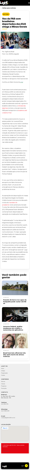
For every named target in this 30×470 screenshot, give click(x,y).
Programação (4, 373)
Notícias (6, 14)
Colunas (3, 383)
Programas (3, 386)
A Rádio (3, 370)
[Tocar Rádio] (26, 465)
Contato (3, 375)
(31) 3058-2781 (4, 404)
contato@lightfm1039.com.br (8, 417)
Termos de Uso (5, 451)
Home (2, 368)
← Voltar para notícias (8, 8)
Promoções (4, 388)
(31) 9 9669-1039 (5, 411)
